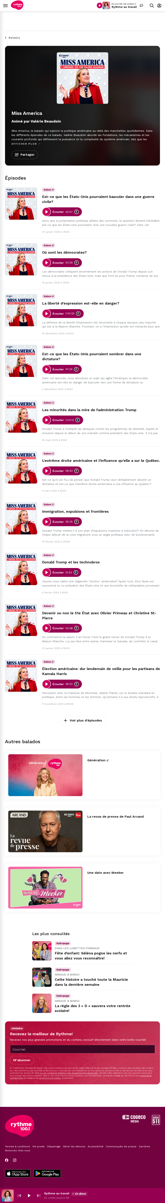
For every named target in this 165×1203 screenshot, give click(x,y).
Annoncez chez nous (17, 1150)
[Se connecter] (159, 5)
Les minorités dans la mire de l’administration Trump (89, 410)
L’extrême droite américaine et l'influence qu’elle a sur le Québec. (101, 460)
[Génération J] (45, 775)
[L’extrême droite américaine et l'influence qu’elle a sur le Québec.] (21, 467)
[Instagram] (14, 1160)
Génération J (97, 760)
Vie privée (38, 1146)
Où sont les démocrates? (64, 252)
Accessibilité (95, 1146)
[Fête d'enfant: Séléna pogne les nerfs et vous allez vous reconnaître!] (42, 950)
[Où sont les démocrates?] (21, 259)
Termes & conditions (17, 1146)
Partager (28, 154)
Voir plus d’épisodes (86, 720)
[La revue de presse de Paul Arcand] (45, 831)
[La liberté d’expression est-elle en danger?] (21, 310)
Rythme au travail (124, 6)
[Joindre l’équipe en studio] (141, 5)
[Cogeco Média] (133, 1121)
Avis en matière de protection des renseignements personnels (69, 1073)
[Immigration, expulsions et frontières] (21, 518)
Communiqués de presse (121, 1146)
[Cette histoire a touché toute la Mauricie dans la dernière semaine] (42, 977)
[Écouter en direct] (99, 5)
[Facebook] (6, 1160)
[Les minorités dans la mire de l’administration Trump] (21, 416)
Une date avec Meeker (105, 873)
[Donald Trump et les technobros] (21, 569)
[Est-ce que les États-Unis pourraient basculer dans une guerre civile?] (21, 203)
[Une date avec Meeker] (45, 888)
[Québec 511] (156, 1124)
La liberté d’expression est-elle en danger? (80, 303)
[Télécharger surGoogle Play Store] (47, 1173)
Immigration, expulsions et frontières (75, 511)
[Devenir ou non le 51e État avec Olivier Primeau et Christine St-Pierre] (21, 620)
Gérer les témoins (74, 1146)
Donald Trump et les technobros (71, 562)
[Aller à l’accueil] (17, 9)
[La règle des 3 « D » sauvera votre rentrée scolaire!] (42, 1003)
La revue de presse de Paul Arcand (115, 816)
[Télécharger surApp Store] (17, 1173)
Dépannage (54, 1146)
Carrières (144, 1146)
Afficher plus (24, 143)
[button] (19, 1196)
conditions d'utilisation (50, 1078)
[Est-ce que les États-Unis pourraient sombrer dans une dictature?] (21, 361)
